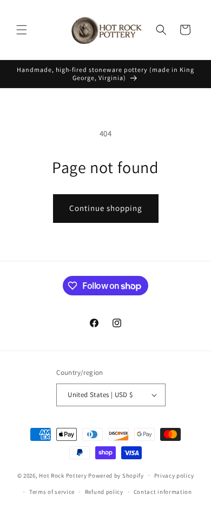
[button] (22, 30)
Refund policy (104, 492)
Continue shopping (105, 208)
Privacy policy (174, 475)
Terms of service (52, 492)
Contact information (163, 492)
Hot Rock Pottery (63, 475)
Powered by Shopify (116, 475)
